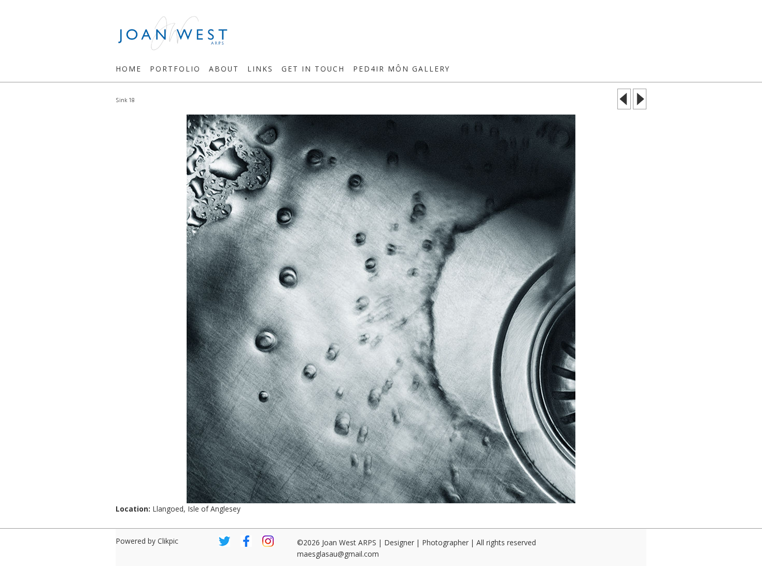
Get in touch (313, 69)
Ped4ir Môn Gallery (401, 69)
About (224, 69)
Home (129, 69)
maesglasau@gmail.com (338, 554)
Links (260, 69)
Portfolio (175, 69)
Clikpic (168, 541)
